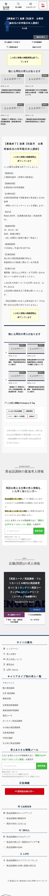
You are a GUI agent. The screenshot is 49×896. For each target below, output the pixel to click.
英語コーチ (7, 715)
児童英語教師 (8, 733)
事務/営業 (7, 698)
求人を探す (11, 654)
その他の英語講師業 (11, 727)
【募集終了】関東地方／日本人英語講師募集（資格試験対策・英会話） (12, 121)
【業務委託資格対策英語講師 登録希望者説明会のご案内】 (12, 91)
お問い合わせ (12, 670)
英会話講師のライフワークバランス (22, 860)
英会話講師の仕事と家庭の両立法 (21, 865)
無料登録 (39, 531)
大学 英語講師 (9, 693)
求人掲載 (43, 5)
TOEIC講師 (8, 738)
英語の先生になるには (16, 823)
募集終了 (32, 416)
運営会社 (10, 664)
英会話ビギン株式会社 (18, 881)
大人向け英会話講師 (15, 411)
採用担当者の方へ (25, 791)
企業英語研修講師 (10, 705)
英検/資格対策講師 (11, 710)
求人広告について (14, 659)
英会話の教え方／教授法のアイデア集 (23, 842)
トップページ (12, 649)
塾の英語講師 (8, 688)
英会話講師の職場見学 (16, 818)
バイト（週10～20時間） (17, 416)
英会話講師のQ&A (14, 847)
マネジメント (8, 683)
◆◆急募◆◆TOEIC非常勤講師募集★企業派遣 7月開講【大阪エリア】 (36, 92)
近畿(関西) (29, 411)
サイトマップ (42, 881)
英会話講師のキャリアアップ (19, 813)
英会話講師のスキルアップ (18, 837)
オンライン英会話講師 (12, 721)
